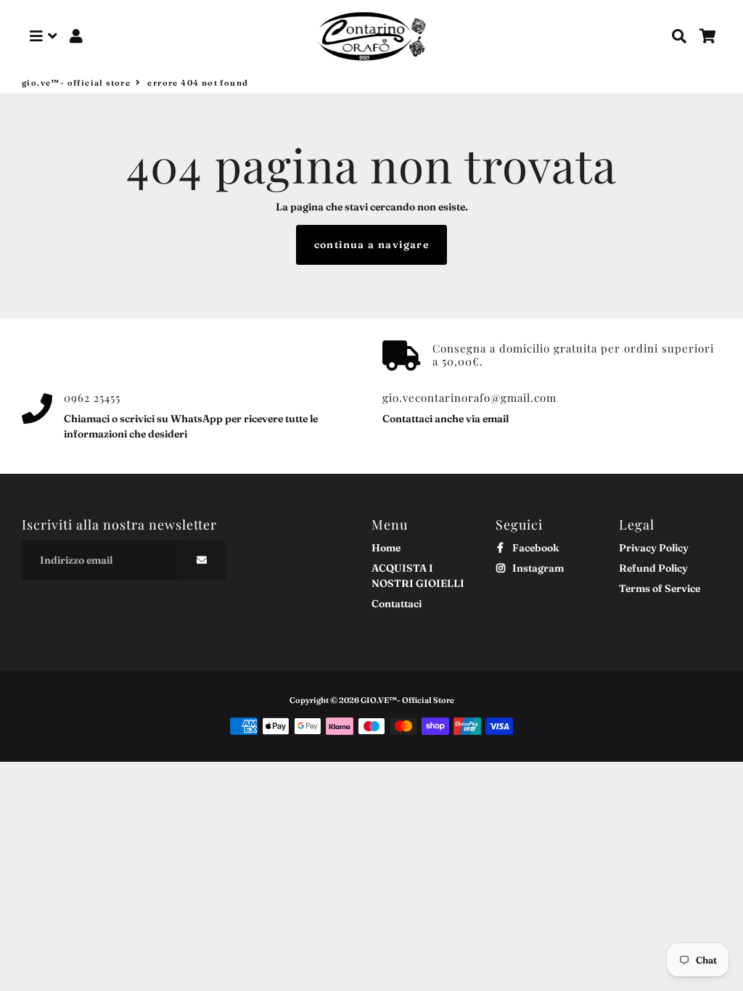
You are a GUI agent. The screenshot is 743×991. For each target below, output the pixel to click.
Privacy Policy (654, 547)
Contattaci (397, 603)
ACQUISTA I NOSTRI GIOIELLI (418, 576)
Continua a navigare (372, 244)
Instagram (537, 568)
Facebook (534, 547)
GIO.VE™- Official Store (76, 83)
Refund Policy (653, 568)
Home (386, 547)
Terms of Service (659, 588)
